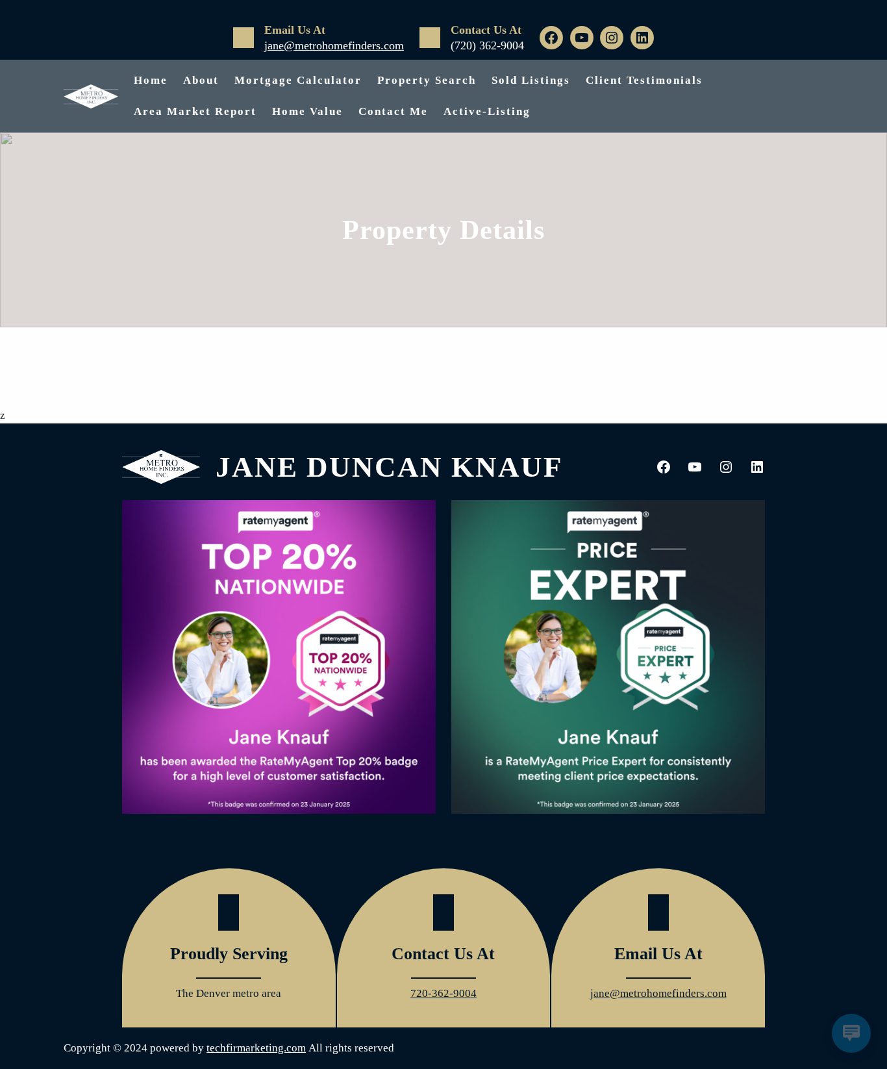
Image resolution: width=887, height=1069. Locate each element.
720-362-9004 (443, 993)
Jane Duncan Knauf (389, 467)
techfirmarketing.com (256, 1048)
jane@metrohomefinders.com (334, 45)
